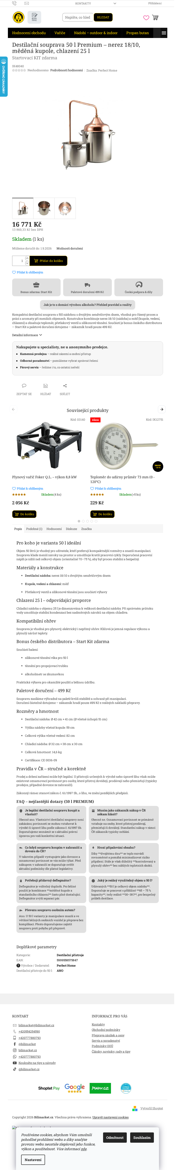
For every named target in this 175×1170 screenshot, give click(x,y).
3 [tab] (87, 521)
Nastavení (33, 1159)
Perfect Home (66, 965)
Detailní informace (25, 335)
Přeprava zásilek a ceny (108, 1035)
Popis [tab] (18, 529)
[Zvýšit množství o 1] (27, 258)
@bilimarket (27, 1044)
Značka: (101, 70)
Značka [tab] (86, 529)
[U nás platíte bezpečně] (49, 1088)
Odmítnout (115, 1137)
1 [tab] (79, 521)
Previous (14, 409)
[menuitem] (29, 33)
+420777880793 (30, 1038)
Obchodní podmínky (106, 1030)
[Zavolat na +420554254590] (18, 3)
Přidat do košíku (51, 261)
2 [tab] (83, 521)
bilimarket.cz (28, 1050)
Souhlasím (142, 1137)
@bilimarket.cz (29, 1069)
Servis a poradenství (106, 1041)
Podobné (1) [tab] (34, 529)
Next (162, 409)
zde (83, 1149)
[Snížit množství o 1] (27, 263)
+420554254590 (29, 1031)
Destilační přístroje (70, 955)
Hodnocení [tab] (54, 529)
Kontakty (83, 3)
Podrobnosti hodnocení (66, 70)
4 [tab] (91, 521)
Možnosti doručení (70, 248)
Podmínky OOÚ (102, 1046)
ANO (60, 971)
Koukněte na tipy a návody (37, 1063)
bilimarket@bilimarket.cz (36, 1025)
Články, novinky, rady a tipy (111, 1051)
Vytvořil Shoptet (151, 1108)
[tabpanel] (49, 467)
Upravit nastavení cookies (110, 1117)
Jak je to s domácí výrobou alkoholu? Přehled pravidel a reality (88, 305)
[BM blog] (34, 17)
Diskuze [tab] (71, 529)
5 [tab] (96, 521)
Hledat (103, 17)
